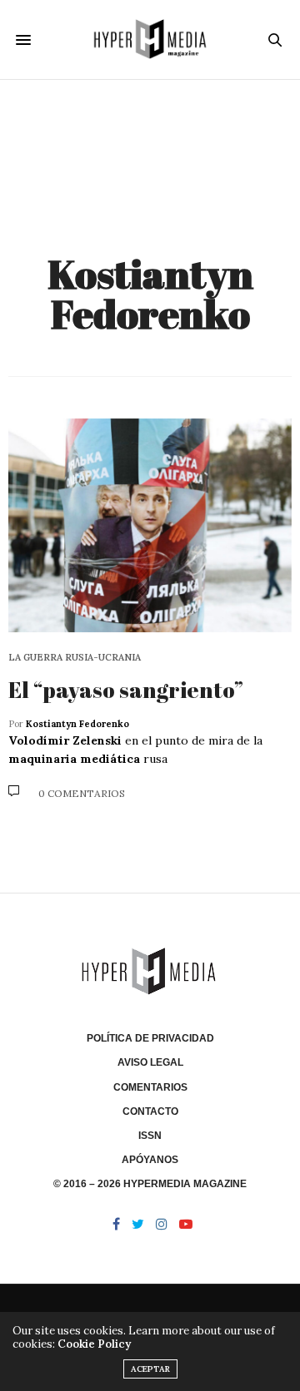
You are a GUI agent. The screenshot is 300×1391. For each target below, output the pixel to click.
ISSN (150, 1135)
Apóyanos (150, 1160)
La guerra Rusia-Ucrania (74, 657)
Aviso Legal (150, 1062)
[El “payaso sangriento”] (150, 525)
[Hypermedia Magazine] (150, 39)
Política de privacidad (150, 1038)
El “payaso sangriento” (125, 690)
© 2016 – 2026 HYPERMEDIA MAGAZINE (150, 1184)
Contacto (150, 1111)
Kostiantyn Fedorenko (150, 293)
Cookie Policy (94, 1344)
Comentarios (150, 1087)
